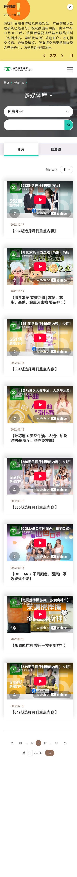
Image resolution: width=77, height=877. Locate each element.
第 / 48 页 (33, 753)
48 (56, 743)
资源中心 (19, 83)
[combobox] (38, 111)
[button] (44, 55)
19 (45, 743)
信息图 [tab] (56, 149)
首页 (6, 83)
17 (31, 743)
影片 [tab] (21, 149)
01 (20, 743)
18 (38, 743)
